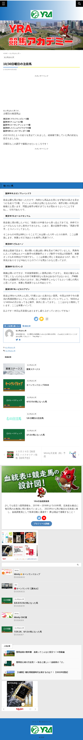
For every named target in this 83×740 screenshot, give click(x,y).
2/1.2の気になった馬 (35, 435)
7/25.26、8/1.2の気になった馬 (28, 632)
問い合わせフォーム (45, 721)
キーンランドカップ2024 (37, 385)
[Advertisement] (41, 92)
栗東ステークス (33, 369)
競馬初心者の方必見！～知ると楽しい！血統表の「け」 (40, 662)
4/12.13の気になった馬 (36, 401)
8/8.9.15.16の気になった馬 (26, 603)
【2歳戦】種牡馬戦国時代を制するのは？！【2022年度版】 (42, 672)
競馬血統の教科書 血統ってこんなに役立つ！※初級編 (40, 652)
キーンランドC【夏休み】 (27, 588)
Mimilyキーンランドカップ (27, 574)
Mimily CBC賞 (20, 617)
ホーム (34, 721)
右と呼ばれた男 (10, 347)
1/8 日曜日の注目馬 (35, 418)
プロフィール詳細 (41, 523)
